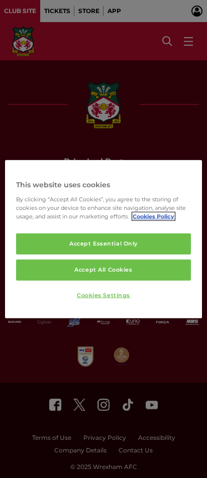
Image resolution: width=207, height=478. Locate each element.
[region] (103, 239)
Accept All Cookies (103, 269)
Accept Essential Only (103, 243)
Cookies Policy (153, 215)
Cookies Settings (103, 294)
